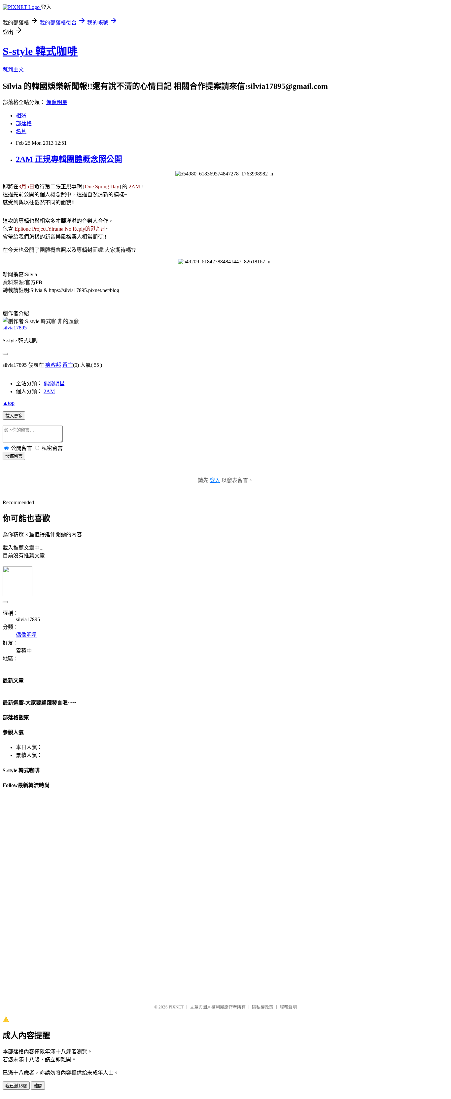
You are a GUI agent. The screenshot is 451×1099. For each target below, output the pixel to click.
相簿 (21, 115)
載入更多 (13, 415)
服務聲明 (288, 1006)
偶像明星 (56, 102)
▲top (9, 403)
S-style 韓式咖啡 (40, 51)
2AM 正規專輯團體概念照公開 (69, 159)
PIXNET (176, 1006)
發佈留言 (13, 456)
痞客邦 (53, 365)
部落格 (24, 123)
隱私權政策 (262, 1006)
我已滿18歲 (16, 1085)
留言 (67, 365)
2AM (49, 391)
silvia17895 (15, 327)
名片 (21, 131)
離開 (38, 1085)
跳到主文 (13, 69)
